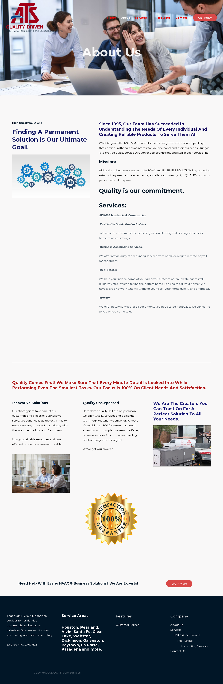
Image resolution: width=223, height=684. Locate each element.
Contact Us (177, 651)
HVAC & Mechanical (187, 635)
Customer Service (127, 625)
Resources (162, 17)
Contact (181, 17)
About (125, 17)
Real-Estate (185, 640)
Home (111, 17)
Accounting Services (194, 646)
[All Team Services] (24, 15)
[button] (205, 17)
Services (141, 17)
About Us (176, 625)
